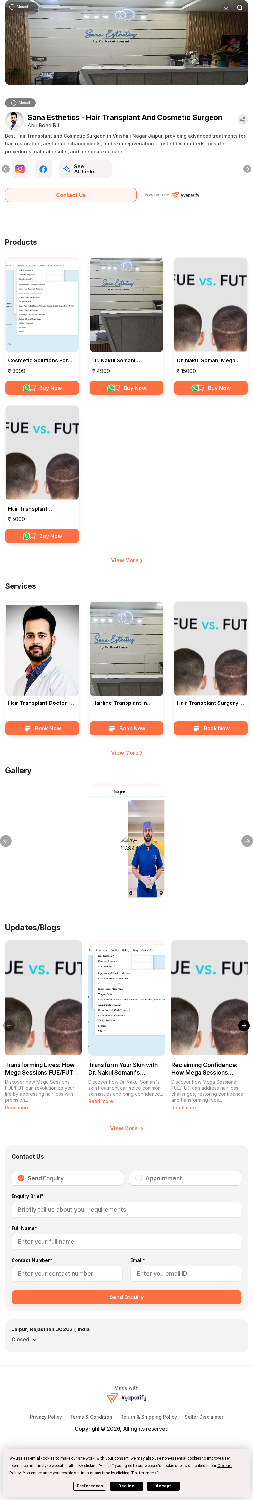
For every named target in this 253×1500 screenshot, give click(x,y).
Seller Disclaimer (204, 1417)
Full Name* (24, 1228)
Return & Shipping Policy (148, 1417)
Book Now (48, 728)
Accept (163, 1486)
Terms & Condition (91, 1417)
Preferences (90, 1486)
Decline (126, 1486)
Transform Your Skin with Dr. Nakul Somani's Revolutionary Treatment (123, 1069)
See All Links (85, 169)
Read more (17, 1107)
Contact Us (71, 195)
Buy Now (50, 388)
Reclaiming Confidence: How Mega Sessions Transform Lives (204, 1069)
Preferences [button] (144, 1472)
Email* (137, 1260)
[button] (240, 1025)
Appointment (163, 1178)
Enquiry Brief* (28, 1196)
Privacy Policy (46, 1417)
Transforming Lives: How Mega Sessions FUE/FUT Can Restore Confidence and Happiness (40, 1069)
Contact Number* (32, 1260)
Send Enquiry (46, 1178)
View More (125, 560)
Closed (24, 103)
